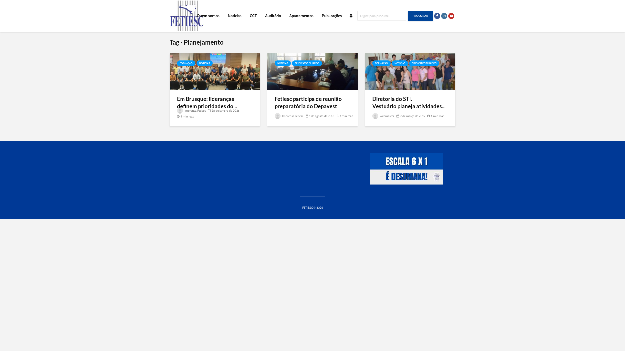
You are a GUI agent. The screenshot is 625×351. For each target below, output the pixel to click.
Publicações (332, 15)
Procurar (420, 16)
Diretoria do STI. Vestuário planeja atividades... (409, 102)
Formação (186, 63)
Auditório (273, 15)
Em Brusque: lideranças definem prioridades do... (207, 102)
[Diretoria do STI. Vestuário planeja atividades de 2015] (410, 71)
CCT (253, 15)
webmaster (386, 116)
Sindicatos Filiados (307, 63)
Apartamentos (301, 15)
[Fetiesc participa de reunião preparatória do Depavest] (312, 71)
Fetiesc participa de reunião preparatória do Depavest (308, 102)
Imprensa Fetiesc (195, 110)
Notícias (234, 15)
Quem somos (208, 15)
